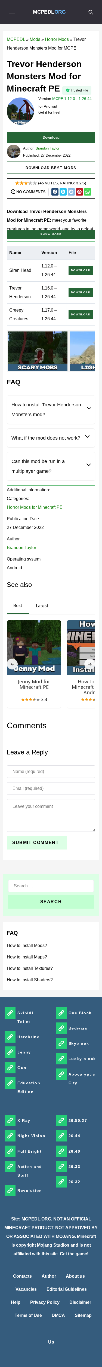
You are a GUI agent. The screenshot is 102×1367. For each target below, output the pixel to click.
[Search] (90, 12)
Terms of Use (28, 1315)
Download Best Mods (51, 168)
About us (75, 1276)
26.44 (75, 1136)
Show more (50, 234)
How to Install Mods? (27, 945)
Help (15, 1302)
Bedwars (78, 1028)
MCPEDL (49, 12)
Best (17, 605)
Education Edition (28, 1087)
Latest (42, 606)
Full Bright (29, 1151)
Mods (35, 39)
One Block (80, 1013)
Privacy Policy (45, 1302)
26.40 (75, 1151)
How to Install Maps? (27, 957)
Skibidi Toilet (25, 1017)
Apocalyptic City (82, 1078)
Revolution (29, 1190)
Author (49, 1276)
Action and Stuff (29, 1170)
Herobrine (28, 1037)
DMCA (58, 1315)
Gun (22, 1067)
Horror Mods (57, 39)
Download (51, 137)
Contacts (22, 1276)
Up (51, 1342)
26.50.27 (78, 1120)
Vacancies (26, 1289)
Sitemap (83, 1315)
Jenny (24, 1052)
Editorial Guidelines (67, 1289)
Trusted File (79, 90)
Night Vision (31, 1136)
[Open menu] (12, 12)
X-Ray (23, 1120)
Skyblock (79, 1043)
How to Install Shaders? (30, 980)
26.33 (75, 1166)
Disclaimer (80, 1302)
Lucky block (82, 1059)
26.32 (75, 1182)
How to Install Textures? (30, 968)
